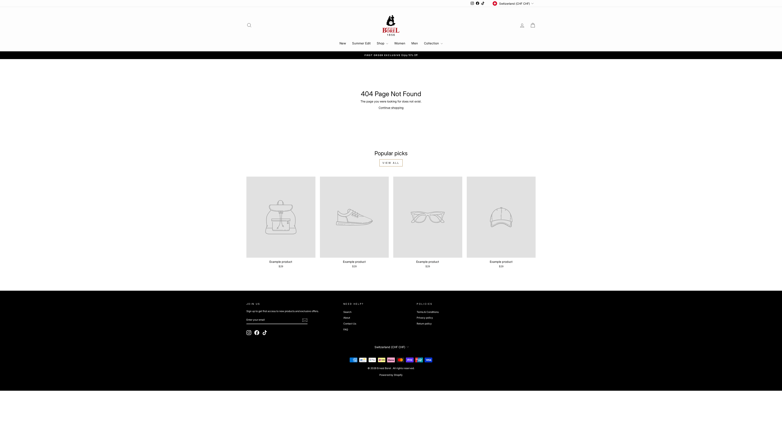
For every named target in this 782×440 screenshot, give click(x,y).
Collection (432, 43)
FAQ (345, 329)
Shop (381, 43)
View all (391, 162)
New (342, 43)
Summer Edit (361, 43)
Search (347, 312)
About (346, 317)
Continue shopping (391, 107)
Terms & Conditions (428, 312)
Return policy (424, 323)
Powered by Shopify (391, 374)
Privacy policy (425, 317)
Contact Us (349, 323)
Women (399, 43)
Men (414, 43)
